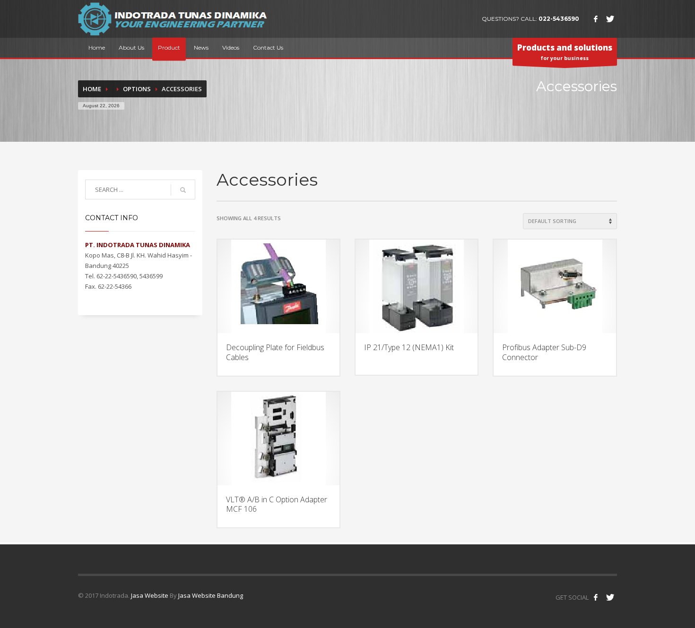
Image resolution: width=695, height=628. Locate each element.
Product (169, 47)
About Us (131, 47)
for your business (564, 51)
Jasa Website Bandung (210, 595)
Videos (230, 47)
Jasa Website (149, 595)
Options (137, 89)
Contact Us (268, 47)
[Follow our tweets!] (610, 597)
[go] (183, 190)
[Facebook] (596, 19)
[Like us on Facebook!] (596, 597)
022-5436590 (559, 18)
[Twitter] (610, 19)
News (201, 47)
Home (96, 47)
